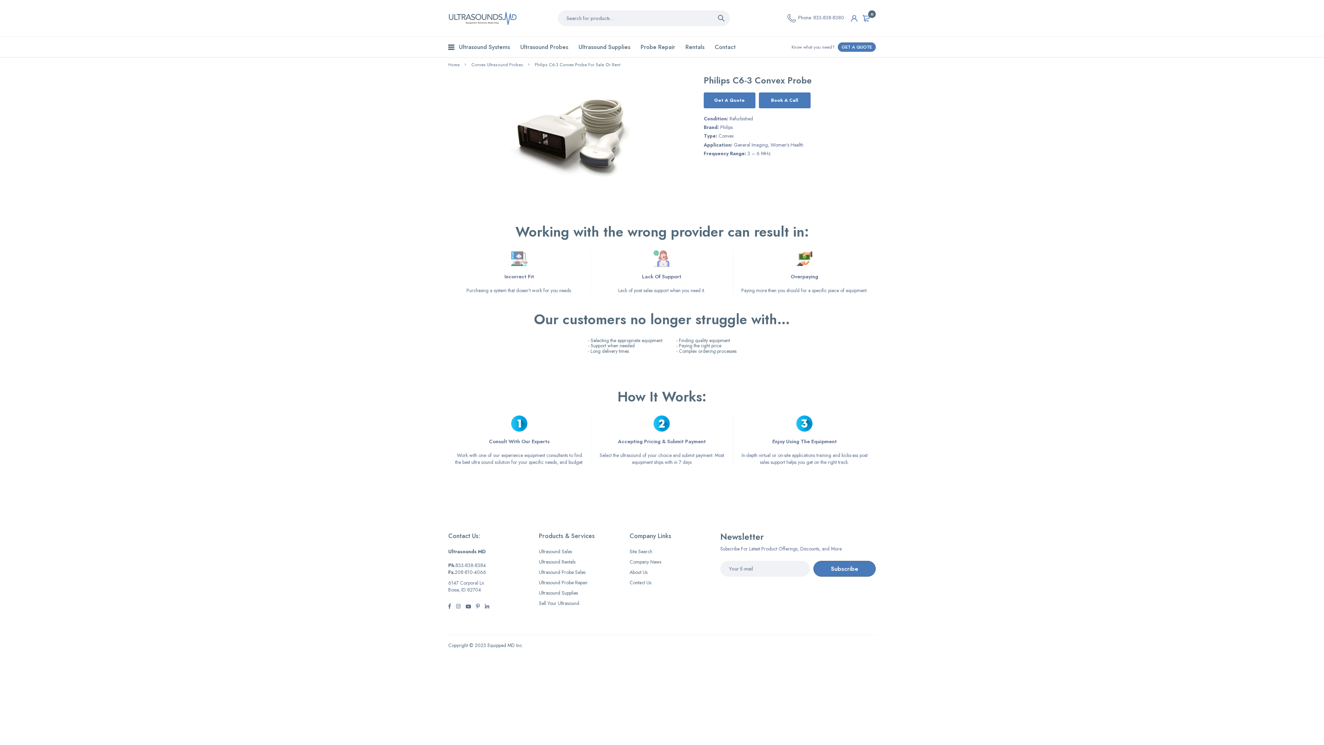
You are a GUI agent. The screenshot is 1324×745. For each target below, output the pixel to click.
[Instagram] (468, 607)
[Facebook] (449, 607)
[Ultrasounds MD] (482, 18)
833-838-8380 (828, 17)
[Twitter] (458, 607)
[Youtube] (487, 607)
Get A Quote (729, 100)
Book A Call (784, 100)
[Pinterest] (478, 607)
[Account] (854, 18)
